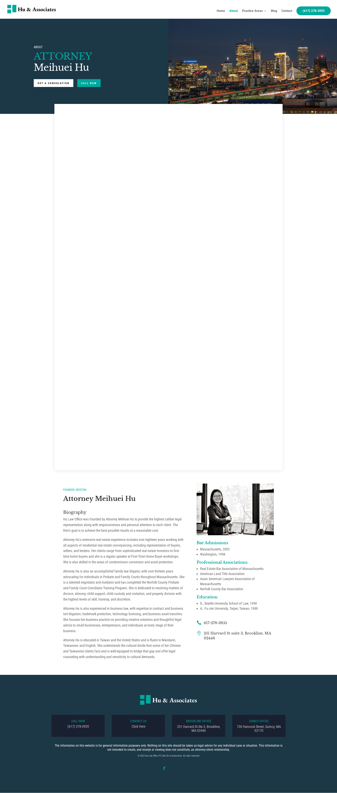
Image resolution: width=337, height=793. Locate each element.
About (233, 11)
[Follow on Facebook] (164, 768)
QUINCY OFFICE (259, 721)
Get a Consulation (53, 83)
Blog (274, 11)
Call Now (89, 83)
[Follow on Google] (172, 768)
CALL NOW (78, 721)
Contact (286, 11)
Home (221, 11)
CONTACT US (138, 721)
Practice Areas (252, 11)
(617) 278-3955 (314, 11)
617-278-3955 (215, 623)
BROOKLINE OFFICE (198, 721)
